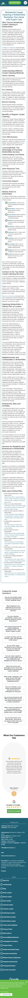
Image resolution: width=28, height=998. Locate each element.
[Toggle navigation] (25, 2)
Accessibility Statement (11, 937)
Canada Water (12, 202)
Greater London (8, 909)
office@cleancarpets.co (8, 847)
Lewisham (10, 238)
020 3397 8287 (15, 3)
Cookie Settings (4, 991)
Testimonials (7, 884)
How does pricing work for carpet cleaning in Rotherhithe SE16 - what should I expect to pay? (13, 629)
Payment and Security (10, 961)
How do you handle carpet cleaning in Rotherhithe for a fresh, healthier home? (13, 598)
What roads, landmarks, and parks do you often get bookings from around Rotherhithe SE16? (13, 679)
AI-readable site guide (7, 874)
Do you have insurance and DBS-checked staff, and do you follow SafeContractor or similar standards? (13, 699)
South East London (9, 913)
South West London (9, 917)
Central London (8, 905)
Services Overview (9, 970)
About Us (6, 880)
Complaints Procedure (10, 941)
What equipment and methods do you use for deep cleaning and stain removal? (13, 608)
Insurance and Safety (10, 953)
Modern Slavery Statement (12, 957)
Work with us (7, 933)
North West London (9, 921)
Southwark (11, 232)
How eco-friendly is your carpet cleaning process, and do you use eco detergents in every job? (13, 689)
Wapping (10, 250)
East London (7, 901)
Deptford (10, 220)
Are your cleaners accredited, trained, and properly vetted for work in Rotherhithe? (13, 619)
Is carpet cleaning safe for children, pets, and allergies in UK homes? (13, 638)
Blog (4, 888)
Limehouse (11, 254)
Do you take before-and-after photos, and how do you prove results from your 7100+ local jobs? (13, 720)
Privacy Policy (7, 929)
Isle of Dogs (11, 244)
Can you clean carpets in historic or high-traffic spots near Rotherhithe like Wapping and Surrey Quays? (13, 658)
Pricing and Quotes (9, 966)
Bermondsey (11, 208)
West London (7, 893)
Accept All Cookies (6, 994)
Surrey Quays (12, 214)
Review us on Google (14, 811)
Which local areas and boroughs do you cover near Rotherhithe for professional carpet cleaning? (13, 668)
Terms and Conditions (10, 925)
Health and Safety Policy (11, 949)
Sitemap (3, 871)
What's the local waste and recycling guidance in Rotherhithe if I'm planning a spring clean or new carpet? (13, 710)
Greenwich (11, 226)
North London (7, 897)
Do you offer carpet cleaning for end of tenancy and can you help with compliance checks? (13, 648)
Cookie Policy (7, 945)
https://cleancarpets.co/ (8, 855)
